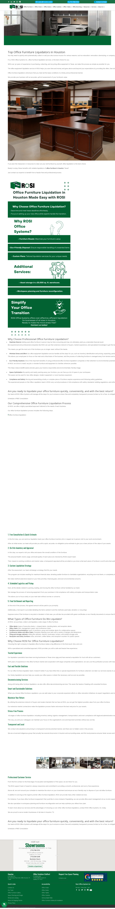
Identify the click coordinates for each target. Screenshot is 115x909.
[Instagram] (17, 2)
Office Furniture (28, 7)
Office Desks (47, 7)
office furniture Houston (57, 55)
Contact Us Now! (101, 2)
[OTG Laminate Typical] (81, 763)
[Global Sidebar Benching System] (68, 763)
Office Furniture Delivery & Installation (52, 900)
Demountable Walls (47, 898)
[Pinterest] (20, 2)
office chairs (29, 632)
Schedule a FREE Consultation (18, 398)
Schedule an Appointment (35, 866)
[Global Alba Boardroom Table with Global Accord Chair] (42, 763)
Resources (86, 7)
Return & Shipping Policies (15, 900)
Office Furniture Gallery (14, 893)
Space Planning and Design (15, 895)
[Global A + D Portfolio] (106, 763)
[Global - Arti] (94, 763)
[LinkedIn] (11, 2)
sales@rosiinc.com (63, 880)
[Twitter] (14, 2)
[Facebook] (8, 2)
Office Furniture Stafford (41, 874)
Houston (10, 874)
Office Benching (77, 7)
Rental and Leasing (13, 898)
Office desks (13, 626)
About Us (100, 7)
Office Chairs (38, 7)
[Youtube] (91, 890)
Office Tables (67, 7)
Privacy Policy (11, 903)
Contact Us (11, 887)
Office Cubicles (57, 7)
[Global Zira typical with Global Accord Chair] (55, 763)
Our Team (10, 890)
